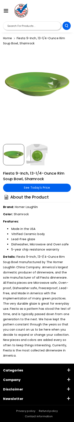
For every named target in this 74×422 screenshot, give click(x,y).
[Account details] (66, 10)
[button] (5, 10)
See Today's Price (37, 188)
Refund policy (48, 411)
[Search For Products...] (66, 26)
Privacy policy (25, 411)
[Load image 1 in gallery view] (13, 154)
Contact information (39, 416)
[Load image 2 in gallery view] (36, 154)
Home (7, 38)
